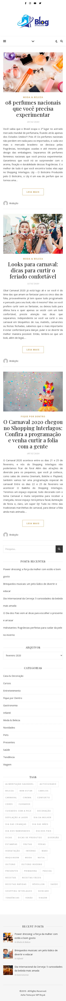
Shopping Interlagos (18, 891)
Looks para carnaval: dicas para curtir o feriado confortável (33, 270)
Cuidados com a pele (18, 811)
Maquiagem (12, 857)
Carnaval (11, 797)
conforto (43, 797)
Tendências (12, 897)
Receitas (10, 877)
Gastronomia (10, 705)
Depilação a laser (16, 817)
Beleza (9, 790)
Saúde (6, 749)
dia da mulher (42, 817)
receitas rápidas (16, 884)
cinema (27, 797)
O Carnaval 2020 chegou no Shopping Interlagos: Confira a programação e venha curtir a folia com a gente (33, 434)
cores (9, 804)
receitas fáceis (31, 877)
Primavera (30, 871)
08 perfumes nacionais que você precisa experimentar (33, 108)
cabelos (43, 790)
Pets (5, 734)
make (45, 851)
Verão (29, 897)
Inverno (31, 851)
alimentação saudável (19, 784)
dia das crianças (15, 824)
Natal (41, 857)
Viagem (7, 764)
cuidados (24, 804)
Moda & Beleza (33, 97)
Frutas (27, 844)
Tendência (9, 757)
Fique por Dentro (33, 416)
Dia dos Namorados (17, 831)
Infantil (7, 712)
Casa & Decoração (13, 675)
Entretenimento (12, 690)
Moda (28, 857)
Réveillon (39, 884)
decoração (44, 811)
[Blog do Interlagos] (33, 21)
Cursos (7, 683)
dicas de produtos (30, 837)
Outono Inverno (31, 864)
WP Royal (40, 994)
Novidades (9, 727)
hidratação (12, 851)
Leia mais (33, 191)
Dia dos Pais (43, 831)
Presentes (9, 742)
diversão (53, 837)
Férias (42, 844)
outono (10, 864)
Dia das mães (40, 824)
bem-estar (26, 790)
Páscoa (47, 871)
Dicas (8, 837)
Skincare (43, 891)
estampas (11, 844)
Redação (13, 203)
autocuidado (48, 784)
